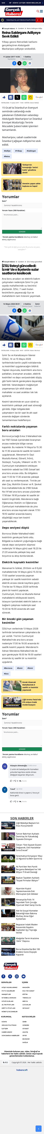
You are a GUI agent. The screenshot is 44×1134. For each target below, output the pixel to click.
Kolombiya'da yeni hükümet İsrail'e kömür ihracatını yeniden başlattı (24, 20)
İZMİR (24, 1021)
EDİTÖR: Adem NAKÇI (31, 103)
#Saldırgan (31, 151)
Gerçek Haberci (9, 29)
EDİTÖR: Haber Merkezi (32, 350)
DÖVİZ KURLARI (7, 1001)
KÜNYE (15, 3)
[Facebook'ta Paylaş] (10, 97)
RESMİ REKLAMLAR (33, 3)
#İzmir (20, 668)
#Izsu (6, 673)
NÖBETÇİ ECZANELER (9, 1011)
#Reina (7, 156)
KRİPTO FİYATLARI (8, 1008)
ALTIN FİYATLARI (8, 1004)
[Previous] (37, 20)
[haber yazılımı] (22, 1069)
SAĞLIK (25, 1042)
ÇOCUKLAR (26, 1004)
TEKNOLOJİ (26, 998)
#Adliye (7, 151)
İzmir (37, 304)
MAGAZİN (26, 987)
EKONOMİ (25, 1039)
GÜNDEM (25, 1025)
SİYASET (25, 1028)
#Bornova (8, 668)
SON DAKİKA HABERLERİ (10, 1035)
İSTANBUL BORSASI (9, 998)
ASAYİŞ (25, 1032)
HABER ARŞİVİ (7, 1032)
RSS (6, 1062)
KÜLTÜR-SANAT (28, 991)
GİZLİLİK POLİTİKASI (9, 1025)
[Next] (41, 20)
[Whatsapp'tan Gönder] (24, 97)
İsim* (4, 201)
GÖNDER (22, 232)
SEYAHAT (26, 1008)
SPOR (24, 1035)
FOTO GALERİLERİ (8, 991)
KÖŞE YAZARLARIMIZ (9, 987)
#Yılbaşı (18, 151)
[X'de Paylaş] (17, 97)
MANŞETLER (6, 994)
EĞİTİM (25, 994)
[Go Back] (39, 1128)
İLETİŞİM (22, 3)
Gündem (21, 28)
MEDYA (25, 1001)
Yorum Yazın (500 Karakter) (13, 210)
